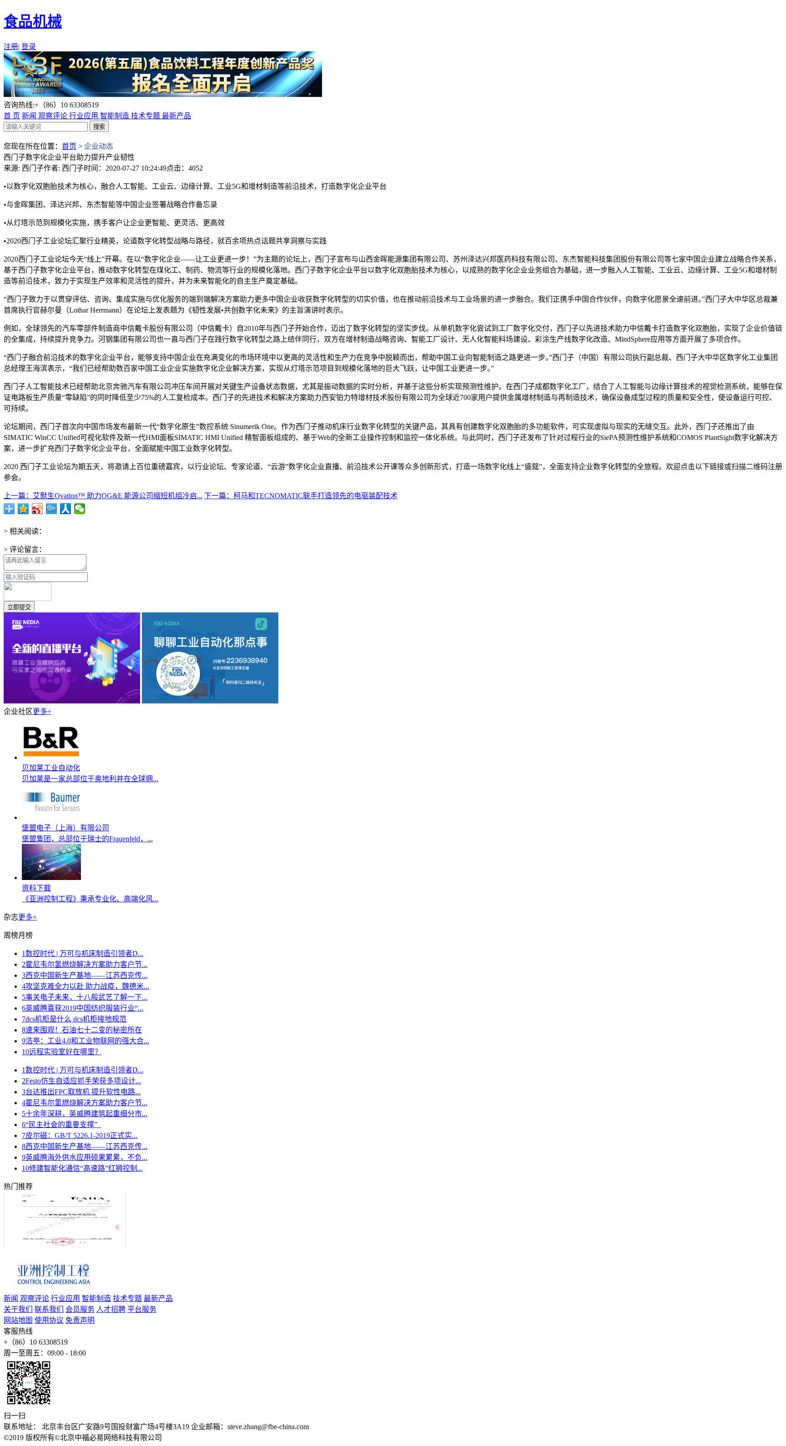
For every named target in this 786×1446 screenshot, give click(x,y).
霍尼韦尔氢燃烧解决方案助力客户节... (84, 964)
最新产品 (176, 116)
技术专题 (146, 116)
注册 (11, 47)
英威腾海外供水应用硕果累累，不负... (84, 1157)
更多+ (42, 711)
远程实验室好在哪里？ (62, 1052)
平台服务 (141, 1309)
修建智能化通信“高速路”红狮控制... (82, 1168)
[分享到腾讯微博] (51, 508)
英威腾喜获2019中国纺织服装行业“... (82, 1008)
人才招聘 (111, 1309)
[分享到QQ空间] (23, 508)
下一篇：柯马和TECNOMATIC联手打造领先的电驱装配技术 (301, 496)
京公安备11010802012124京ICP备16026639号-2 (240, 1437)
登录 (28, 47)
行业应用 (84, 116)
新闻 (30, 116)
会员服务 (80, 1309)
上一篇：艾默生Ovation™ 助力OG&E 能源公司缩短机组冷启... (103, 496)
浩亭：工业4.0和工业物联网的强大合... (85, 1041)
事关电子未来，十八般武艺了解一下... (84, 997)
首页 (69, 146)
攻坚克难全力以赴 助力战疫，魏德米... (85, 986)
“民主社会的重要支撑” (61, 1124)
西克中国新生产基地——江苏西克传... (84, 975)
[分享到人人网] (65, 508)
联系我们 (49, 1309)
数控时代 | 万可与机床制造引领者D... (82, 953)
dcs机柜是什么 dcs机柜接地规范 (74, 1019)
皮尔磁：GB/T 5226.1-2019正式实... (79, 1135)
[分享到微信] (80, 508)
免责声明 (80, 1320)
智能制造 (115, 116)
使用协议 (49, 1320)
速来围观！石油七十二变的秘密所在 (82, 1030)
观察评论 (53, 116)
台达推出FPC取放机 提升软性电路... (81, 1092)
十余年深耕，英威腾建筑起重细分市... (84, 1113)
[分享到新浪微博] (37, 508)
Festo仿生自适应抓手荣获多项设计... (81, 1081)
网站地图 (18, 1320)
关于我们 (18, 1309)
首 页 (12, 116)
